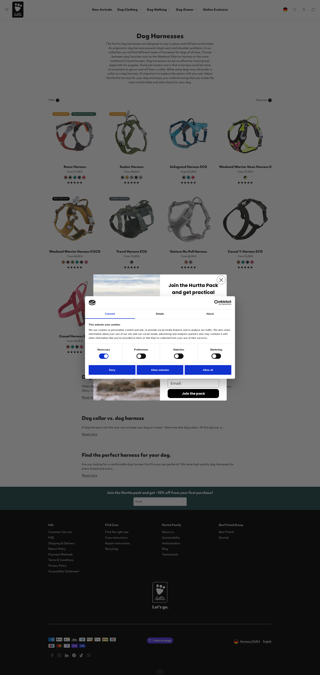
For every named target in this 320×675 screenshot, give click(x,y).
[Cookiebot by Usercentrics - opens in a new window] (216, 302)
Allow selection (160, 370)
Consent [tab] (110, 313)
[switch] (141, 356)
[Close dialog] (221, 280)
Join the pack (193, 393)
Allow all (208, 370)
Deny (112, 370)
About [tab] (210, 313)
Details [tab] (160, 313)
